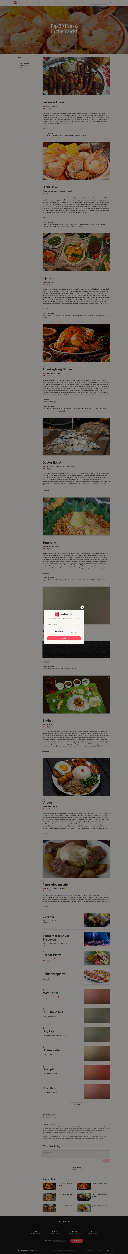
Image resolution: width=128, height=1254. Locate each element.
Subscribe (64, 638)
